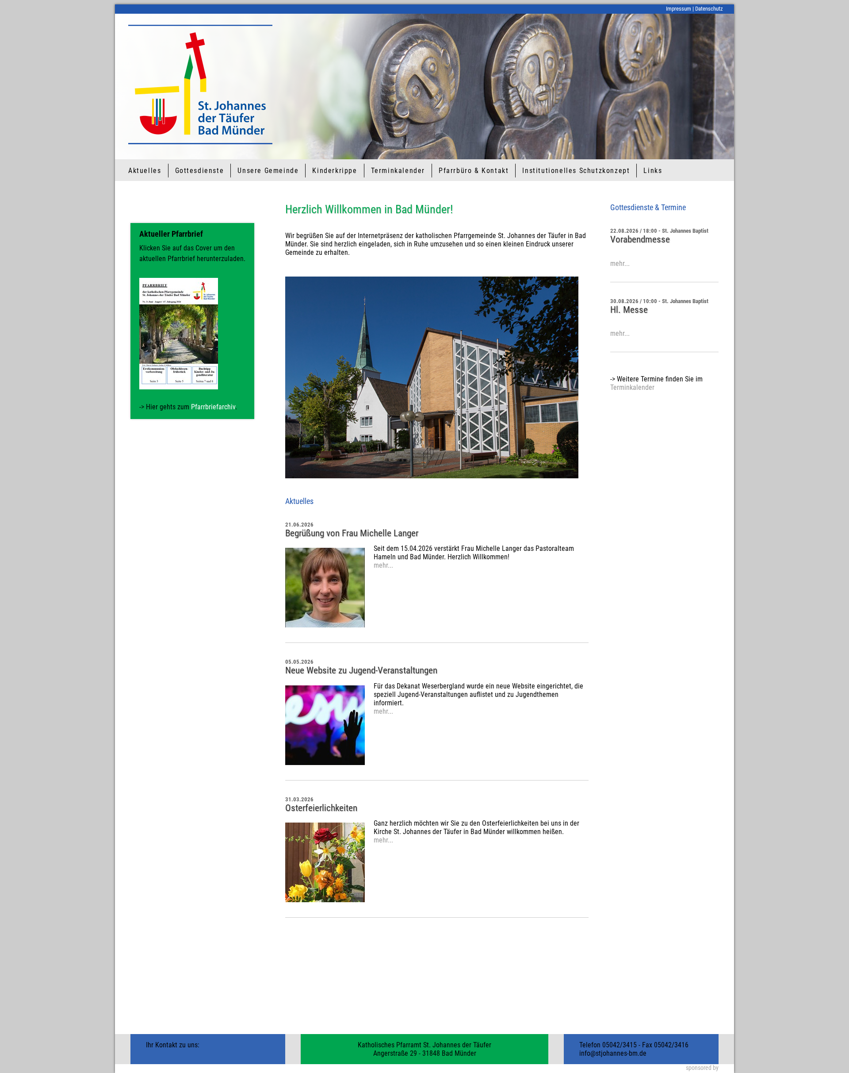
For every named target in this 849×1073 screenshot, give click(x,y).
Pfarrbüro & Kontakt (474, 170)
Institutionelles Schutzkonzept (576, 170)
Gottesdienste (199, 170)
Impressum (678, 8)
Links (652, 170)
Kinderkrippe (334, 170)
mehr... (383, 565)
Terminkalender (398, 170)
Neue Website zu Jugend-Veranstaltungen (361, 670)
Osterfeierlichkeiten (321, 808)
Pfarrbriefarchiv (213, 407)
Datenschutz (709, 8)
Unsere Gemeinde (267, 170)
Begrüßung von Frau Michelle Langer (351, 533)
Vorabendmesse (640, 239)
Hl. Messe (629, 309)
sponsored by (702, 1068)
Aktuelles (144, 170)
